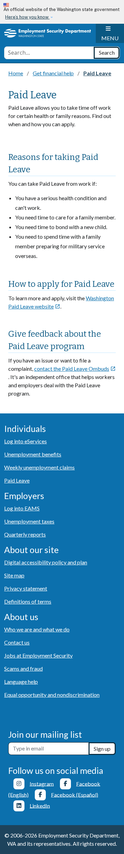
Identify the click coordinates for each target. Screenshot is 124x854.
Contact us (17, 642)
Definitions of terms (27, 601)
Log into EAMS (22, 508)
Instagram (42, 783)
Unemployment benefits (32, 454)
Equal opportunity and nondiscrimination (52, 694)
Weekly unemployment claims (39, 467)
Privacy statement (25, 588)
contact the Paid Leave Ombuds (75, 368)
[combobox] (49, 53)
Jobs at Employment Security (38, 655)
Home (15, 73)
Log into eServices (25, 441)
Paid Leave (17, 480)
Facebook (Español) (74, 794)
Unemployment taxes (29, 521)
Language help (21, 681)
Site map (14, 575)
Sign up (102, 748)
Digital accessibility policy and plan (45, 562)
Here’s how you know (27, 17)
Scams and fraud (23, 668)
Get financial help (53, 73)
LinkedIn (40, 805)
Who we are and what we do (37, 629)
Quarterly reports (25, 534)
